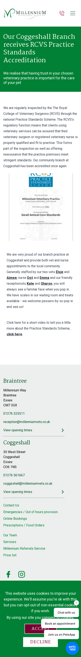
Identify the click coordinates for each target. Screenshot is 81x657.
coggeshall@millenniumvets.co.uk (27, 483)
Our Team (10, 535)
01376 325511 (14, 414)
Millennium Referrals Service (24, 548)
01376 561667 (14, 475)
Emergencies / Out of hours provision (30, 512)
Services (9, 542)
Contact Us (11, 505)
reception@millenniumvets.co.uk (26, 422)
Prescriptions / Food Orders (23, 525)
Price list (9, 555)
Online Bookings (15, 519)
